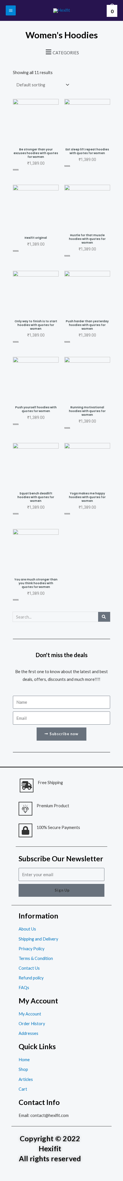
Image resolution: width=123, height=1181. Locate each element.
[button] (61, 52)
